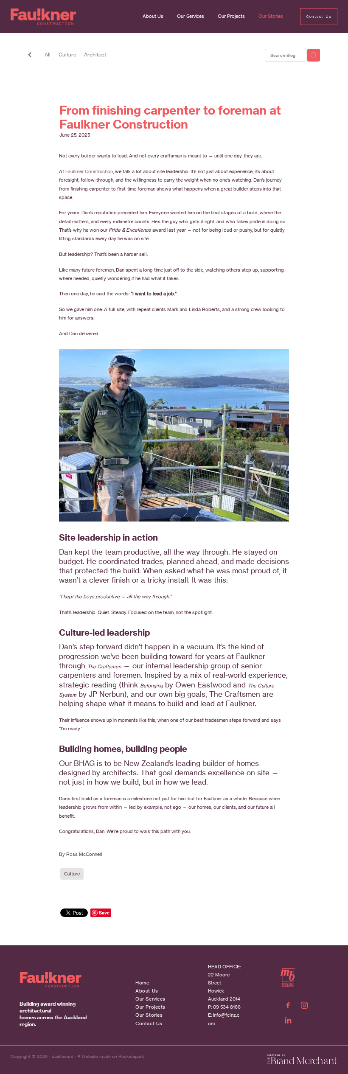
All (48, 54)
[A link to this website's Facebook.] (288, 1005)
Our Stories (270, 16)
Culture (67, 54)
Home (142, 983)
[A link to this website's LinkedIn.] (288, 1020)
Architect (95, 54)
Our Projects (231, 16)
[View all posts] (29, 55)
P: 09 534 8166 (224, 1007)
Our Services (190, 16)
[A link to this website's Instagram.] (304, 1005)
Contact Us (318, 16)
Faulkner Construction (89, 171)
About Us (153, 16)
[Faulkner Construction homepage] (43, 16)
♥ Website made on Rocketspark (111, 1056)
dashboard (62, 1056)
